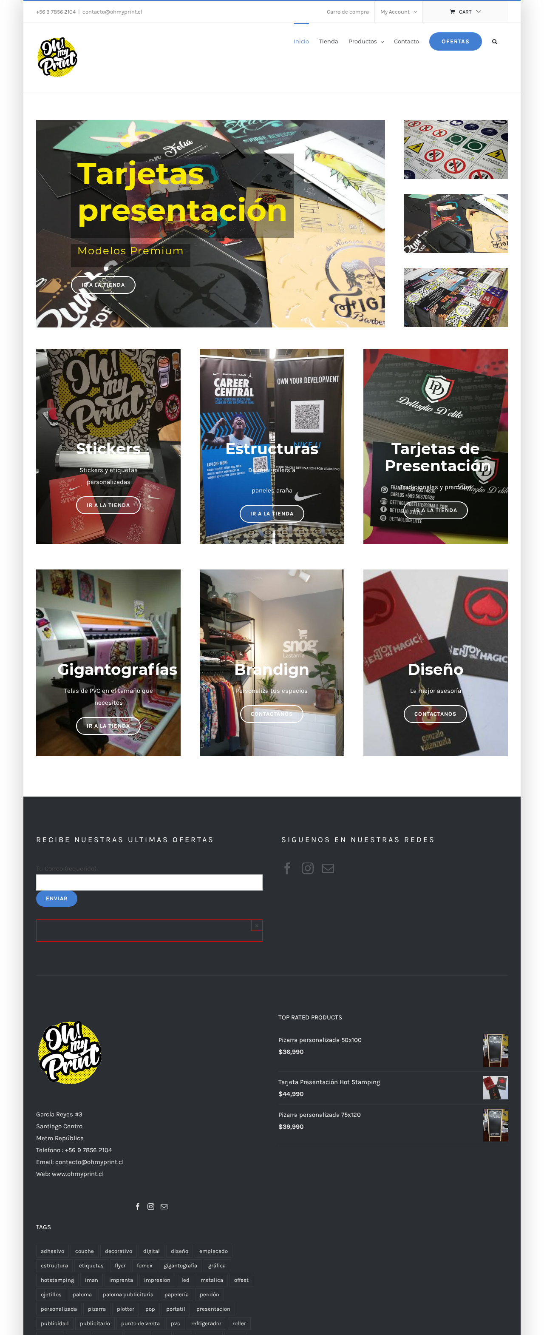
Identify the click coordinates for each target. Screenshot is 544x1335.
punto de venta (140, 1323)
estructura (54, 1265)
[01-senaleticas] (456, 126)
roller (239, 1323)
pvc (175, 1323)
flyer (120, 1265)
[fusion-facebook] (287, 868)
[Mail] (164, 1206)
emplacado (213, 1251)
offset (241, 1280)
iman (91, 1280)
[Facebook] (137, 1206)
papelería (176, 1294)
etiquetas (91, 1265)
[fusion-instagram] (308, 868)
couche (84, 1251)
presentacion (213, 1309)
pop (150, 1309)
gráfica (217, 1265)
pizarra (97, 1309)
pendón (209, 1294)
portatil (175, 1309)
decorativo (118, 1251)
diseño (179, 1251)
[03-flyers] (456, 274)
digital (151, 1251)
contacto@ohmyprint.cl (112, 12)
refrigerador (206, 1323)
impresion (157, 1280)
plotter (125, 1309)
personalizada (59, 1309)
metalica (212, 1280)
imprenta (121, 1280)
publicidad (55, 1323)
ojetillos (51, 1294)
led (185, 1280)
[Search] (495, 41)
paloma (82, 1294)
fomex (145, 1265)
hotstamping (57, 1280)
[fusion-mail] (328, 868)
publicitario (95, 1323)
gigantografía (180, 1265)
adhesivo (52, 1251)
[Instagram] (150, 1206)
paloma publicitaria (128, 1294)
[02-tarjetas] (456, 200)
